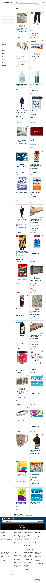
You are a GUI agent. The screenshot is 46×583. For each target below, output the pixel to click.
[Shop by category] (16, 2)
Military (16, 4)
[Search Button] (35, 2)
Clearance (7, 4)
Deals (3, 4)
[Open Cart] (43, 2)
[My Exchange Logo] (9, 2)
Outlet (11, 4)
